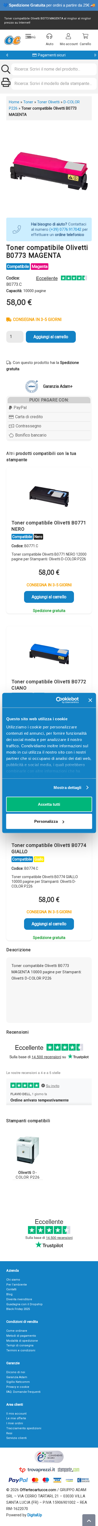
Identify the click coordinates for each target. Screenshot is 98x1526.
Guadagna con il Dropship (24, 1304)
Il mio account (16, 1413)
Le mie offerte (16, 1418)
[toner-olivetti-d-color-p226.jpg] (28, 1150)
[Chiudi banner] (90, 700)
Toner (28, 102)
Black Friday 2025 (18, 1309)
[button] (30, 36)
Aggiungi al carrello (50, 336)
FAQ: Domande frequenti (23, 1392)
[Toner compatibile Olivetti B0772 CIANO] (49, 653)
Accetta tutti (49, 804)
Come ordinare (16, 1330)
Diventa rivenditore (19, 1299)
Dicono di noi (15, 1372)
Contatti (11, 1289)
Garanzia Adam (16, 1377)
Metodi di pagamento (21, 1335)
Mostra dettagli (68, 787)
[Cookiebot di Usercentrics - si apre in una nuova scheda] (58, 700)
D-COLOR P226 (28, 1175)
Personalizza (46, 821)
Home (14, 102)
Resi (9, 1433)
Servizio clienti (16, 1438)
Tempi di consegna (19, 1345)
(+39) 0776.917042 (65, 229)
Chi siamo (13, 1279)
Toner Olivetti (48, 102)
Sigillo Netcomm (18, 1382)
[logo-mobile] (12, 40)
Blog (9, 1294)
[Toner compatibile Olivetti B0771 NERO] (49, 494)
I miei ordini (14, 1423)
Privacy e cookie (17, 1387)
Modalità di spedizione (22, 1340)
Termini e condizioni (20, 1350)
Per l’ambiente (16, 1284)
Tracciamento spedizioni (23, 1428)
